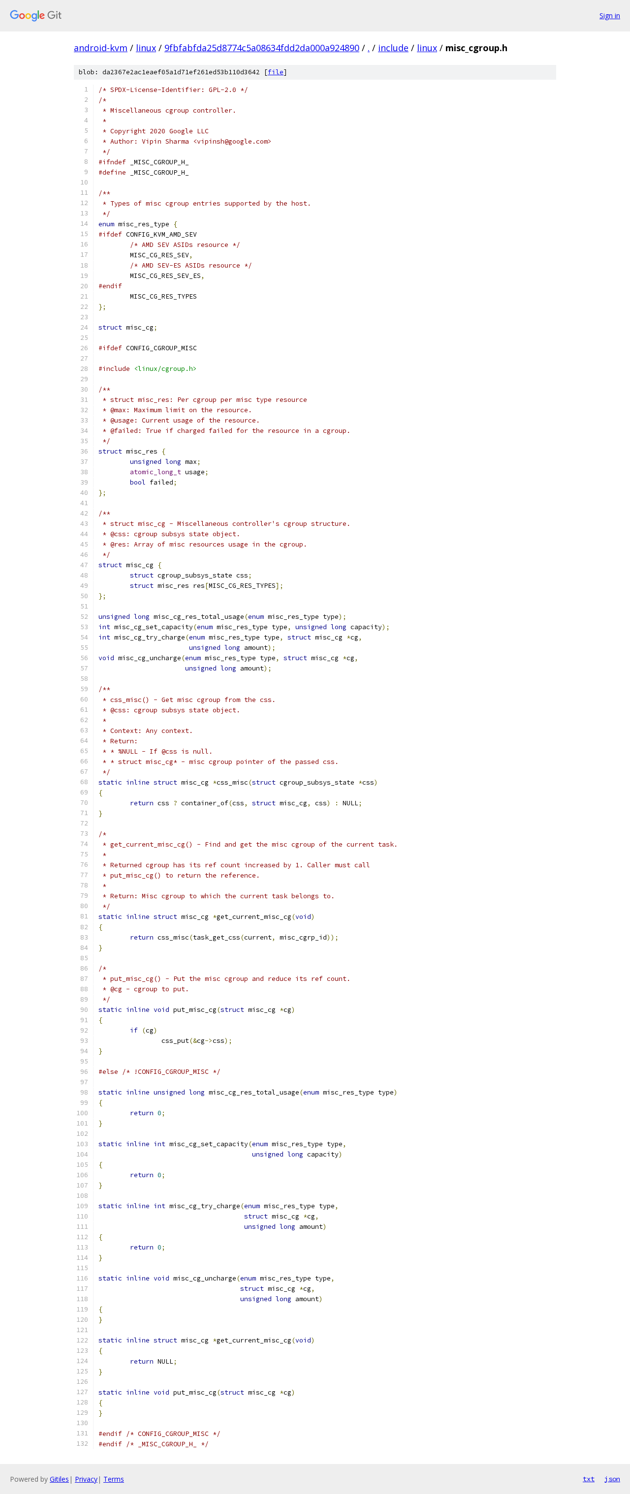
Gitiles (59, 1479)
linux (146, 48)
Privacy (86, 1479)
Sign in (609, 15)
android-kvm (100, 48)
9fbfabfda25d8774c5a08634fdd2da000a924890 (261, 48)
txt (589, 1478)
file (276, 72)
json (612, 1478)
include (393, 48)
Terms (113, 1479)
